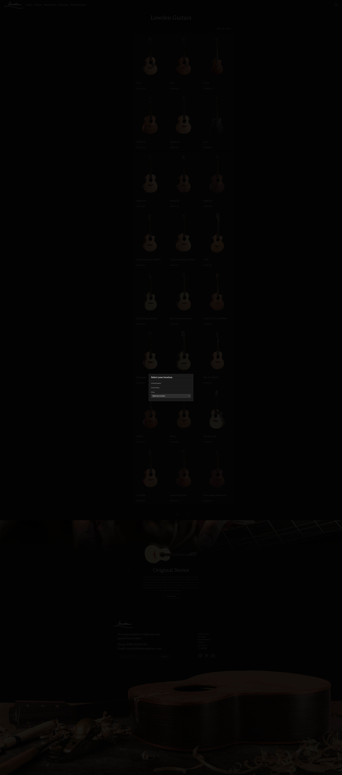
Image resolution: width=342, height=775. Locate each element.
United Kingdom (156, 383)
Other (153, 392)
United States (155, 387)
